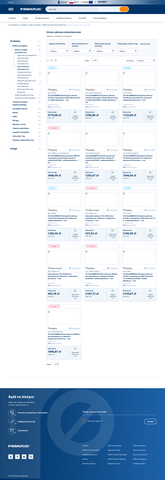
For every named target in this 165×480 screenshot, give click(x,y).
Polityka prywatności (89, 454)
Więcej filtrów (145, 44)
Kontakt (85, 445)
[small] (64, 79)
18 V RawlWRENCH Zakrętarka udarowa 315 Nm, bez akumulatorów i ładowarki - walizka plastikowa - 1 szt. (62, 218)
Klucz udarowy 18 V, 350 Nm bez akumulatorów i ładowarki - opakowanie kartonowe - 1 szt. (63, 276)
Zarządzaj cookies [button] (139, 463)
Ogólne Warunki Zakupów (117, 459)
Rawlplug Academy (63, 18)
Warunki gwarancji (89, 463)
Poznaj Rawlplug (99, 18)
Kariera (85, 459)
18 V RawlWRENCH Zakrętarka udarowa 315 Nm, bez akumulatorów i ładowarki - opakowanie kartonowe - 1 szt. (138, 97)
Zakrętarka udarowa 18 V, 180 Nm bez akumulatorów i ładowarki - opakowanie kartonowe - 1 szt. (100, 218)
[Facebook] (17, 456)
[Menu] (10, 9)
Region (10, 2)
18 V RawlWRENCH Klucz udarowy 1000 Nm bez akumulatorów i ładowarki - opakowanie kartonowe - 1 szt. (64, 336)
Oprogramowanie (42, 18)
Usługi (25, 18)
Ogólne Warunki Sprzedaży (117, 454)
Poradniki (82, 18)
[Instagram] (31, 456)
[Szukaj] (124, 9)
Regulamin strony (114, 463)
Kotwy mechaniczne (140, 454)
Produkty (12, 18)
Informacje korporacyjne (91, 450)
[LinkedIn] (24, 456)
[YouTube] (10, 456)
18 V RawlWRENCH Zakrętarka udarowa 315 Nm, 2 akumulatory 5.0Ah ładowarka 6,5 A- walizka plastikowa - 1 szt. (64, 97)
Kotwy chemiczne (139, 450)
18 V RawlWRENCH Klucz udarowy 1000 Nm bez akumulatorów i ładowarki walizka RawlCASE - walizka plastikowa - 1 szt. (101, 276)
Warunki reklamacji (114, 445)
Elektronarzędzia (139, 445)
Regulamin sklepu (114, 450)
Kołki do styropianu (140, 459)
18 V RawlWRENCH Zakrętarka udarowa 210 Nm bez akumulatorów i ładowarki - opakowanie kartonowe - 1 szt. (137, 158)
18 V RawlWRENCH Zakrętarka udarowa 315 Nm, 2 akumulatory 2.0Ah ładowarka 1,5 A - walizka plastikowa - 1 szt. (139, 218)
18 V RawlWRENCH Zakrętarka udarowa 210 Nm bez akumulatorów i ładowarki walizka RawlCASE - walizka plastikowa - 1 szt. (100, 159)
